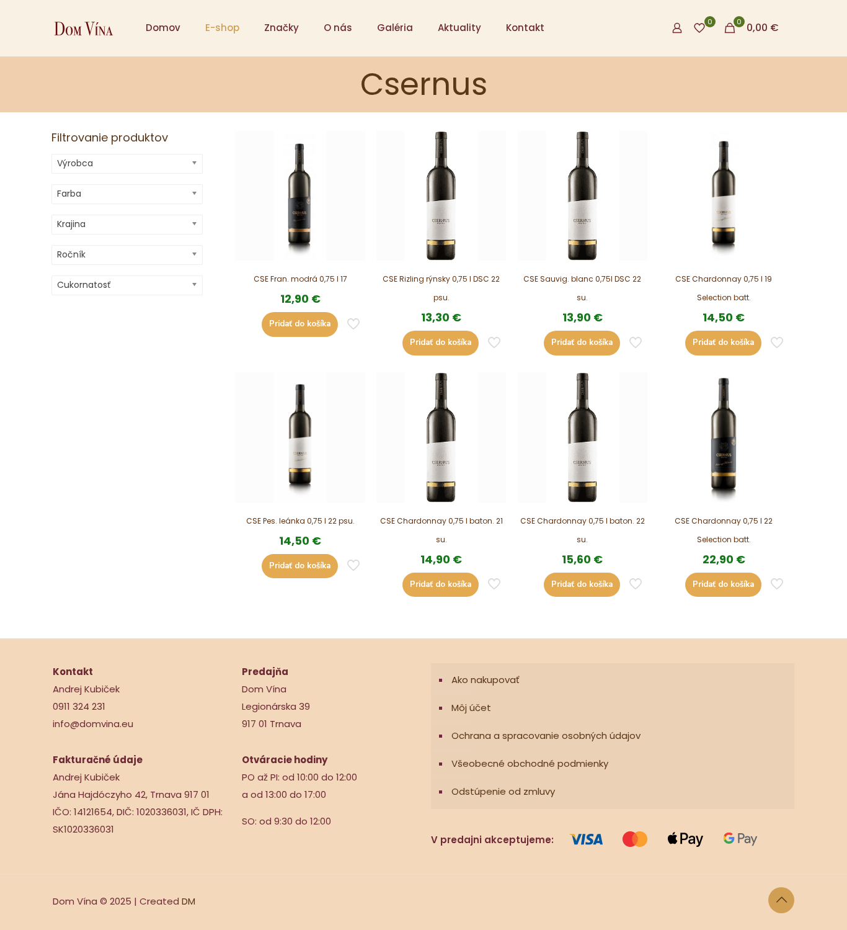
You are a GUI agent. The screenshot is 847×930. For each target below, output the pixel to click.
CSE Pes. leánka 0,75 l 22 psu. (300, 521)
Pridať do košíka (299, 323)
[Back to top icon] (781, 900)
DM (188, 901)
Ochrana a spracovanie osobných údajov (546, 735)
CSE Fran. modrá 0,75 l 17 (300, 279)
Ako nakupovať (485, 679)
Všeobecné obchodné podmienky (529, 763)
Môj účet (471, 707)
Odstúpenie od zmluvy (503, 791)
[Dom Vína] (84, 28)
